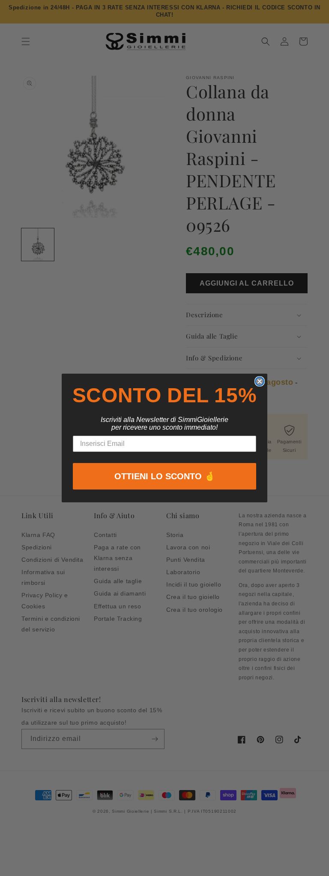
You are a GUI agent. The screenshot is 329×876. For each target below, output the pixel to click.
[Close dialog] (259, 381)
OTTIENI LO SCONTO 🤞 (164, 476)
